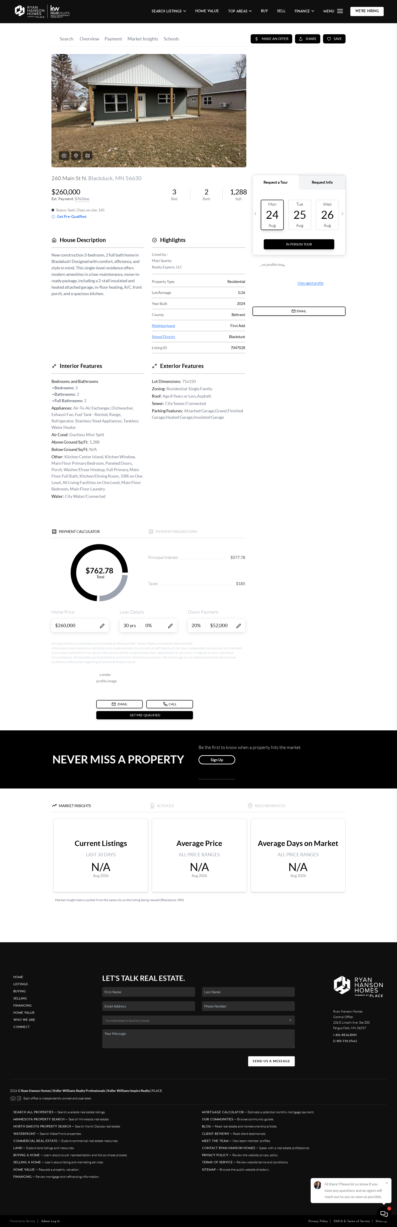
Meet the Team (215, 1141)
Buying (19, 991)
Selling (20, 998)
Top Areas (237, 11)
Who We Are (24, 1020)
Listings (20, 984)
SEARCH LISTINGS (167, 11)
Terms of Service (217, 1162)
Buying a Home (26, 1155)
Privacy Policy (215, 1155)
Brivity (30, 1221)
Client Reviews (215, 1134)
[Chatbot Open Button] (384, 1214)
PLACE (157, 1091)
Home (18, 977)
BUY (264, 11)
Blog (206, 1126)
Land (17, 1148)
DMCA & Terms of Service (352, 1221)
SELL (281, 11)
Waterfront (24, 1134)
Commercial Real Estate (35, 1141)
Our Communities (217, 1119)
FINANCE (302, 11)
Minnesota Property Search (39, 1119)
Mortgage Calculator (223, 1112)
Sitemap (209, 1170)
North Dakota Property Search (42, 1126)
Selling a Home (27, 1162)
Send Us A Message (271, 1061)
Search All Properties (33, 1112)
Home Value (207, 11)
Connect (21, 1027)
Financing (22, 1006)
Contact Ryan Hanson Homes (228, 1148)
